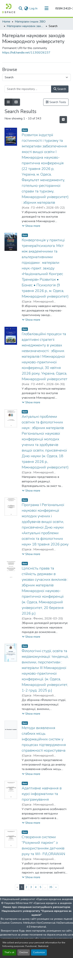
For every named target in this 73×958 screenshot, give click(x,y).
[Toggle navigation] (46, 8)
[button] (8, 8)
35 (50, 887)
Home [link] (6, 22)
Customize (39, 952)
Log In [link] (33, 8)
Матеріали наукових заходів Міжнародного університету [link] (25, 26)
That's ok (9, 952)
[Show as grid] (16, 102)
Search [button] (61, 89)
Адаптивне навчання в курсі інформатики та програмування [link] (42, 794)
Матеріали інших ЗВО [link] (30, 22)
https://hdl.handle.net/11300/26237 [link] (26, 53)
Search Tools (57, 102)
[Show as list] (8, 102)
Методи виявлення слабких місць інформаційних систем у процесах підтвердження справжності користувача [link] (44, 739)
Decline (23, 952)
